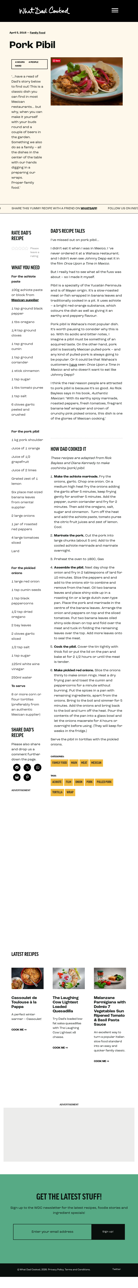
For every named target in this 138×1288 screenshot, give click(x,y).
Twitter (116, 1269)
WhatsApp (65, 208)
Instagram (115, 1282)
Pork (90, 782)
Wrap (70, 792)
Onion (78, 782)
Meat (84, 763)
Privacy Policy (56, 1269)
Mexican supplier (25, 300)
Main (74, 763)
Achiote (57, 782)
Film (68, 782)
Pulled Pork (104, 782)
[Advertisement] (27, 844)
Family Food (37, 33)
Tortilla (57, 792)
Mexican (96, 763)
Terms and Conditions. (78, 1269)
